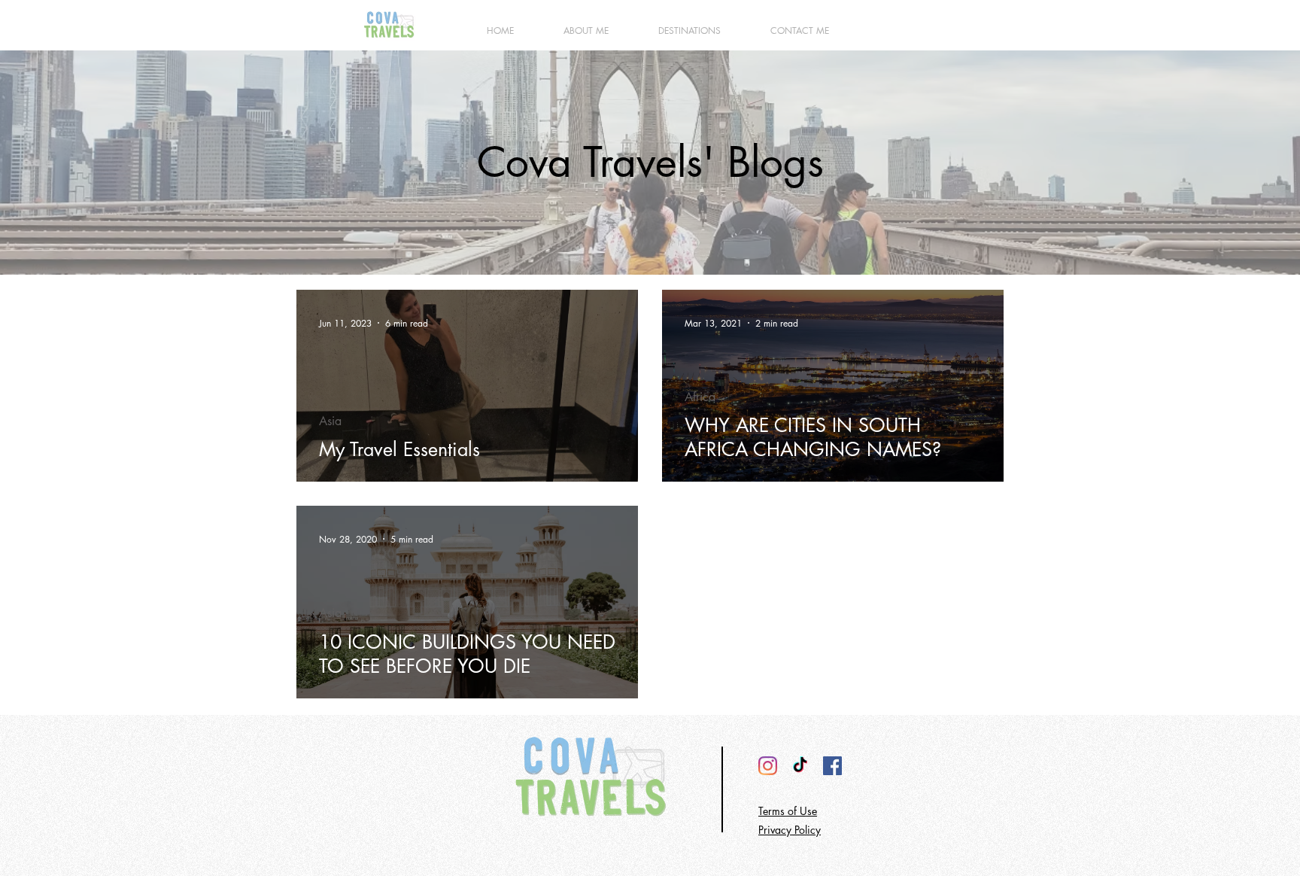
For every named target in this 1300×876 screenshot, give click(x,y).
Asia (330, 421)
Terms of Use (787, 811)
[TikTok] (800, 765)
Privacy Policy (789, 830)
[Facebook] (832, 765)
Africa (700, 397)
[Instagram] (767, 765)
